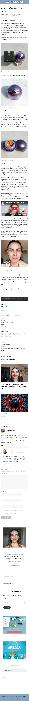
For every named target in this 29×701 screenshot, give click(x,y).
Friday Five (5, 414)
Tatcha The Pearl (17, 334)
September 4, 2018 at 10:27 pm (15, 452)
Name (2, 491)
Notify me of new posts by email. (10, 513)
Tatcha (9, 334)
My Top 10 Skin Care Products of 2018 (6, 314)
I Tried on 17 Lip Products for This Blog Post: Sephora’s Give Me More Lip (14, 386)
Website (2, 504)
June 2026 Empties (8, 359)
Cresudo (11, 696)
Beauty (12, 14)
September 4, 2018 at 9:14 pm (13, 431)
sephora (23, 333)
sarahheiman (5, 14)
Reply (2, 445)
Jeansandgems (11, 430)
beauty (2, 333)
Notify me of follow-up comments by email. (13, 510)
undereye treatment (6, 336)
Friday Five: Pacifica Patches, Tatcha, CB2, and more (7, 322)
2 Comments (14, 15)
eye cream (8, 333)
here (18, 565)
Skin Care (17, 14)
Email (2, 498)
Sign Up (7, 607)
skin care (4, 334)
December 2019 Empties (20, 314)
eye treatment (15, 333)
